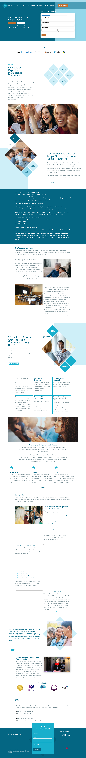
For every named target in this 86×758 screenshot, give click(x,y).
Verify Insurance (50, 5)
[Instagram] (63, 735)
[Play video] (57, 664)
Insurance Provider (45, 17)
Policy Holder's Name (46, 27)
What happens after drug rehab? (23, 703)
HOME (24, 5)
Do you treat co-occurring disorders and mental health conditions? (29, 720)
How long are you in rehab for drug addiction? (25, 711)
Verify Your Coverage (54, 1)
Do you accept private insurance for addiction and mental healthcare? (29, 716)
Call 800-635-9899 (12, 23)
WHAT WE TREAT (42, 5)
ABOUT (28, 5)
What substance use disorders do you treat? (25, 718)
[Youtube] (69, 735)
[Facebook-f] (61, 735)
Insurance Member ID (46, 22)
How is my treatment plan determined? (24, 713)
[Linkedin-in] (66, 735)
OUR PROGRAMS (34, 5)
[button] (46, 337)
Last (59, 31)
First (42, 31)
